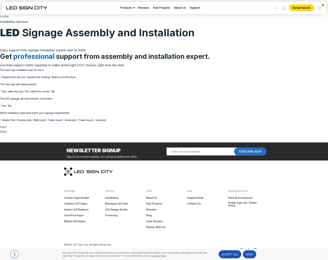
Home (4, 16)
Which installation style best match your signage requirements (34, 112)
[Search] (276, 8)
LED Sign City (80, 244)
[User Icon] (284, 7)
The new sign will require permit (18, 84)
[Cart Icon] (320, 8)
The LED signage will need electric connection (26, 98)
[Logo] (26, 8)
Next (3, 127)
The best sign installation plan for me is (22, 69)
